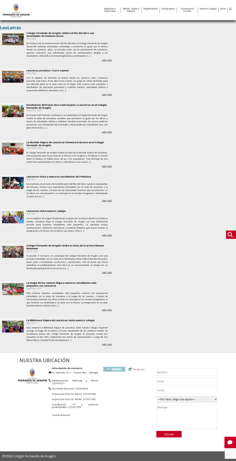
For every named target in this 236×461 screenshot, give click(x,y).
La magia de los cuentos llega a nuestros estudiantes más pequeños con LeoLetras (61, 284)
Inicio (223, 8)
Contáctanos (168, 8)
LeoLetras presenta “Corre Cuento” (48, 70)
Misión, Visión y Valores (131, 9)
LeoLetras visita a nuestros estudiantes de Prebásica (58, 176)
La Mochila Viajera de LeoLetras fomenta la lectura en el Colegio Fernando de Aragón (65, 144)
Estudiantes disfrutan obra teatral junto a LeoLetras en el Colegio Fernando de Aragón (66, 106)
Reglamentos (150, 8)
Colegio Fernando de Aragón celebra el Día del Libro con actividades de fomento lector (60, 34)
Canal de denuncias (61, 415)
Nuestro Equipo (208, 8)
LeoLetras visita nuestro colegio (46, 210)
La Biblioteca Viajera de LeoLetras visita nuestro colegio (60, 320)
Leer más (107, 60)
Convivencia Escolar (187, 9)
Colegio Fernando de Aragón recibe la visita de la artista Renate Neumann (65, 247)
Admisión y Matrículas (110, 9)
